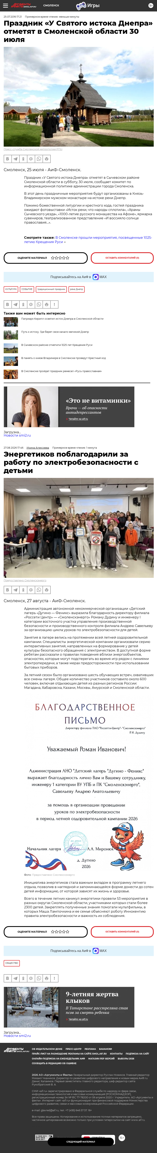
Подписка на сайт (137, 1053)
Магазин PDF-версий (101, 1058)
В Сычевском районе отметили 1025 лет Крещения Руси (56, 344)
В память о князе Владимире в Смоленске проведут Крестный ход (63, 358)
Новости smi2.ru (17, 435)
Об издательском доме (47, 1049)
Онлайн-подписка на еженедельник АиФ (58, 1058)
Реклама (90, 1049)
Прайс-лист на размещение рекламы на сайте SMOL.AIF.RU (69, 1053)
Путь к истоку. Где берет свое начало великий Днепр (55, 331)
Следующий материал (80, 1142)
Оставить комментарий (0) (122, 258)
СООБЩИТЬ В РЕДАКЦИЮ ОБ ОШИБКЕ (54, 1063)
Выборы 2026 (126, 1058)
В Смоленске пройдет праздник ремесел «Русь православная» (61, 371)
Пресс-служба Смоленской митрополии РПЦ (33, 149)
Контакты (116, 1053)
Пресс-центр (73, 1049)
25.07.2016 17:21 (13, 16)
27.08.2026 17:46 (13, 447)
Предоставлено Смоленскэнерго (25, 580)
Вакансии (105, 1049)
